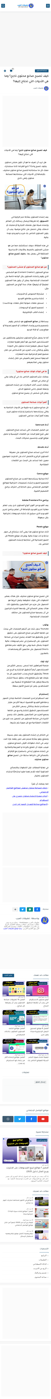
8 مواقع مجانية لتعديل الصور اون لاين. (29, 804)
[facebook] (31, 1119)
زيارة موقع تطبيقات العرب (12, 929)
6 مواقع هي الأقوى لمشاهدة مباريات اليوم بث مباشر (18, 1202)
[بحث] (3, 6)
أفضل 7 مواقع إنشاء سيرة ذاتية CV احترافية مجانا (20, 1213)
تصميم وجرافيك (40, 1273)
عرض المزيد (8, 975)
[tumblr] (7, 1119)
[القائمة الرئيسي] (48, 6)
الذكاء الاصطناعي (40, 1264)
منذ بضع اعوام (42, 997)
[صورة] (42, 1201)
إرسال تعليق (40, 1082)
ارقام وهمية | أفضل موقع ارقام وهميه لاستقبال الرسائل (19, 1235)
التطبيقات (43, 1260)
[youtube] (43, 1119)
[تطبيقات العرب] (25, 6)
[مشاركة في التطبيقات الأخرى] (15, 909)
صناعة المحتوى (42, 71)
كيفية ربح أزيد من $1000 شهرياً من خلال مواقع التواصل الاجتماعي (18, 1224)
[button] (37, 909)
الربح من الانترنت (40, 1268)
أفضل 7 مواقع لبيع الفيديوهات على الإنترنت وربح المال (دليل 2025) (27, 1170)
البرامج (44, 1255)
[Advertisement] (25, 39)
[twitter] (19, 1119)
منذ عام (20, 997)
